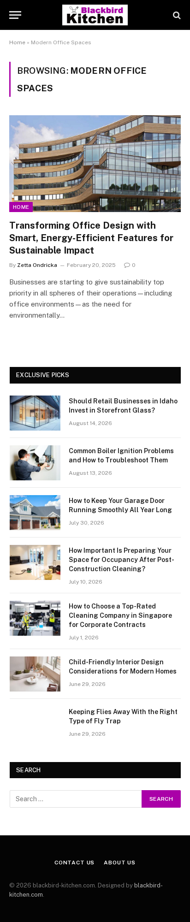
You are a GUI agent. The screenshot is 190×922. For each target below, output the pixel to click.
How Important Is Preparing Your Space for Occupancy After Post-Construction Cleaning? (121, 560)
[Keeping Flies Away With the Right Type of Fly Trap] (35, 723)
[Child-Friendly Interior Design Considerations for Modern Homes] (35, 674)
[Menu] (15, 15)
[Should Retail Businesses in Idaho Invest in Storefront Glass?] (35, 413)
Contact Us (74, 862)
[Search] (176, 15)
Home (17, 42)
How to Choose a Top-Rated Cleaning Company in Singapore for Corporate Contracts (120, 615)
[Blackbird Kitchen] (94, 15)
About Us (120, 862)
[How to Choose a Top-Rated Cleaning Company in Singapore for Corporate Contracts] (35, 618)
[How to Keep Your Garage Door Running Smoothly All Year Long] (35, 512)
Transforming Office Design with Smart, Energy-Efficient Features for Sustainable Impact (91, 238)
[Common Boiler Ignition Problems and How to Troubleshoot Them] (35, 462)
